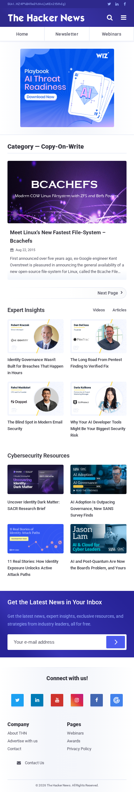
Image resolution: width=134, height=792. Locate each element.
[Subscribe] (115, 642)
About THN (17, 733)
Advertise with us (22, 741)
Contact (14, 748)
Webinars (111, 34)
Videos (99, 310)
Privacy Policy (79, 748)
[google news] (116, 700)
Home (22, 34)
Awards (73, 741)
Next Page (110, 292)
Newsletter (66, 34)
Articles (119, 310)
